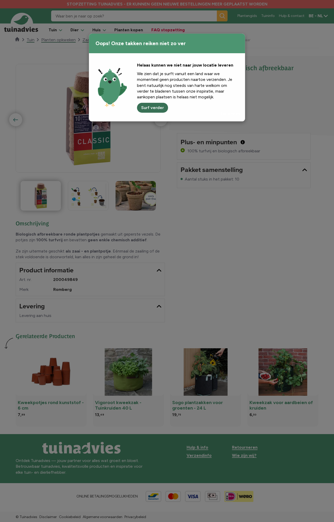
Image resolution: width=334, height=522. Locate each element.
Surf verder (152, 107)
